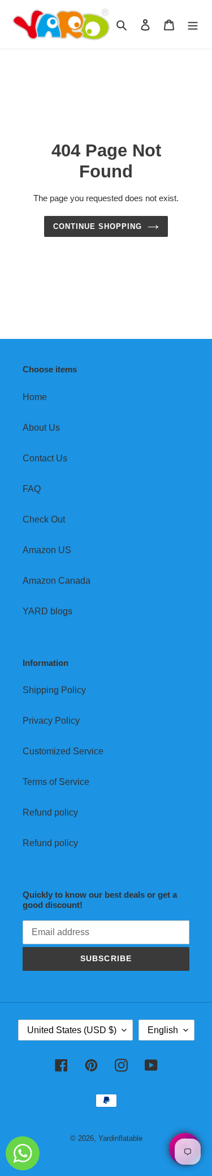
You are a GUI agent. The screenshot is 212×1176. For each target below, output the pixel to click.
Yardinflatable (120, 1138)
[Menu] (193, 24)
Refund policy (50, 812)
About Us (41, 427)
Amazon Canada (56, 580)
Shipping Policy (54, 690)
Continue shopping (97, 226)
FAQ (32, 489)
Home (35, 397)
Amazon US (47, 550)
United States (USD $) (71, 1030)
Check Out (44, 519)
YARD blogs (47, 611)
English (163, 1030)
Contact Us (45, 458)
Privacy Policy (51, 720)
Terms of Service (56, 782)
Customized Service (63, 751)
